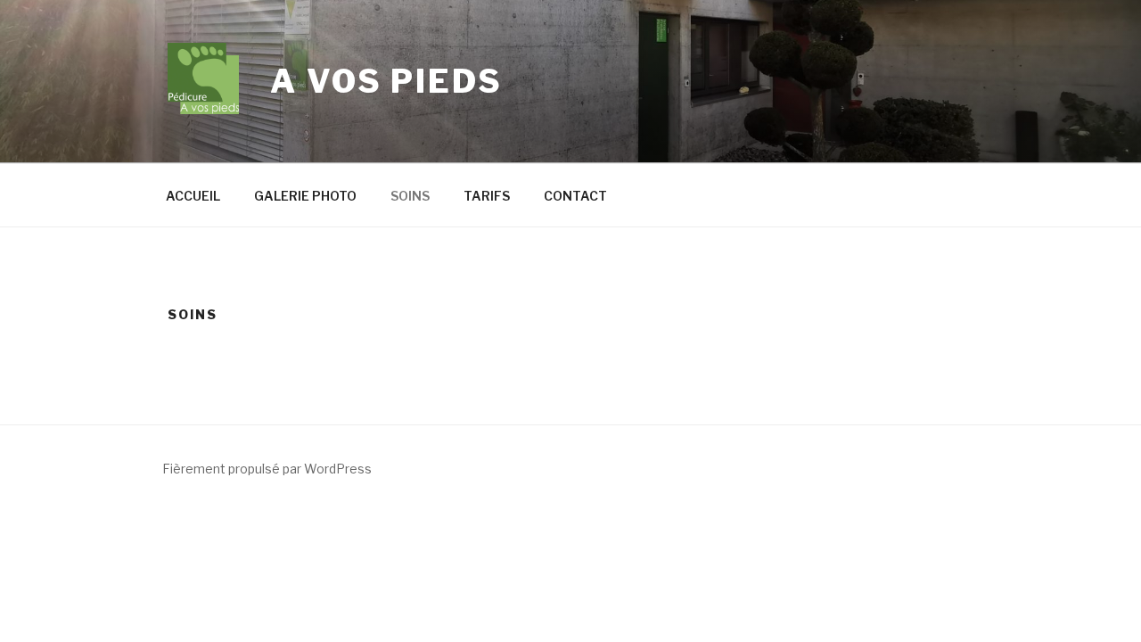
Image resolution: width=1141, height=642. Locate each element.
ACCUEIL (193, 195)
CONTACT (575, 195)
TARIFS (487, 195)
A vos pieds (386, 81)
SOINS (410, 195)
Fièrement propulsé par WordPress (267, 468)
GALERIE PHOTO (305, 195)
